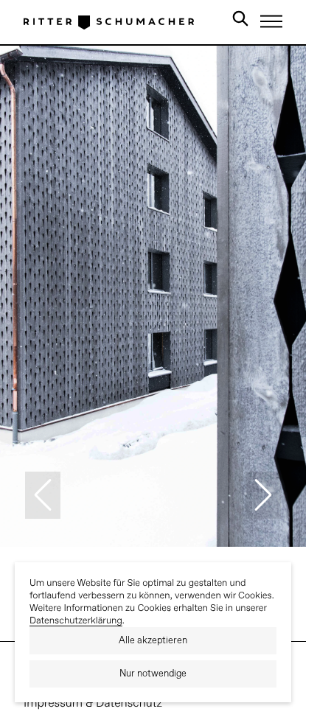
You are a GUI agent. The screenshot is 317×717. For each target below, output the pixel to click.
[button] (42, 495)
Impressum (53, 704)
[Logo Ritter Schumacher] (109, 22)
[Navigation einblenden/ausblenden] (271, 21)
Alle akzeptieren (153, 640)
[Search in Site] (240, 21)
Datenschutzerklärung (75, 621)
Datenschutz (129, 704)
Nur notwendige (153, 674)
